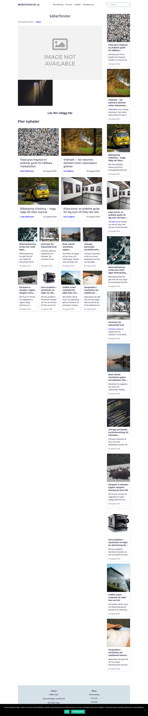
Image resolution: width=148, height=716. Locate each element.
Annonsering (58, 4)
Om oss (69, 4)
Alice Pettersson (27, 171)
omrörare (112, 329)
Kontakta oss (88, 4)
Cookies (77, 4)
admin (38, 22)
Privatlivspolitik (78, 712)
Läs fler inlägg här (60, 113)
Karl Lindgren (69, 217)
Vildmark (112, 109)
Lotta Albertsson (27, 217)
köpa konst (115, 222)
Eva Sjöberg (68, 171)
